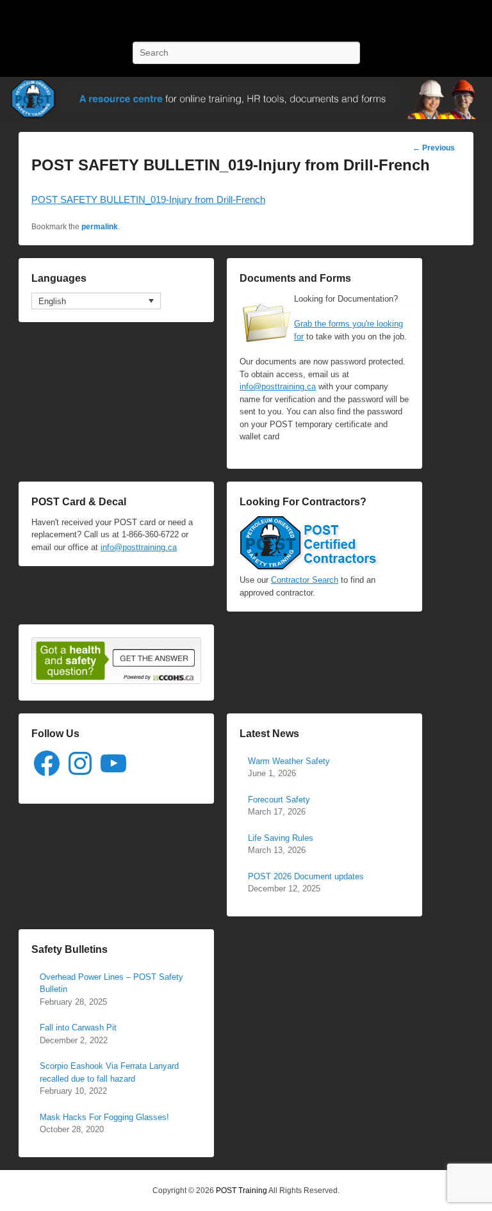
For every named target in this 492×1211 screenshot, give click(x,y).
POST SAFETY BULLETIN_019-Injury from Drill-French (148, 199)
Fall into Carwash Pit (78, 1027)
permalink (99, 226)
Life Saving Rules (280, 838)
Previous (434, 147)
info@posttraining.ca (278, 386)
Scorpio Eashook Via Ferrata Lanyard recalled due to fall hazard (109, 1072)
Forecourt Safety (279, 799)
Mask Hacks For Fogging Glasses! (104, 1117)
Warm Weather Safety (289, 761)
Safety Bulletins (69, 949)
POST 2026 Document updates (306, 876)
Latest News (269, 733)
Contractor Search (304, 580)
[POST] (246, 98)
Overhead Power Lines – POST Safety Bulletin (111, 983)
